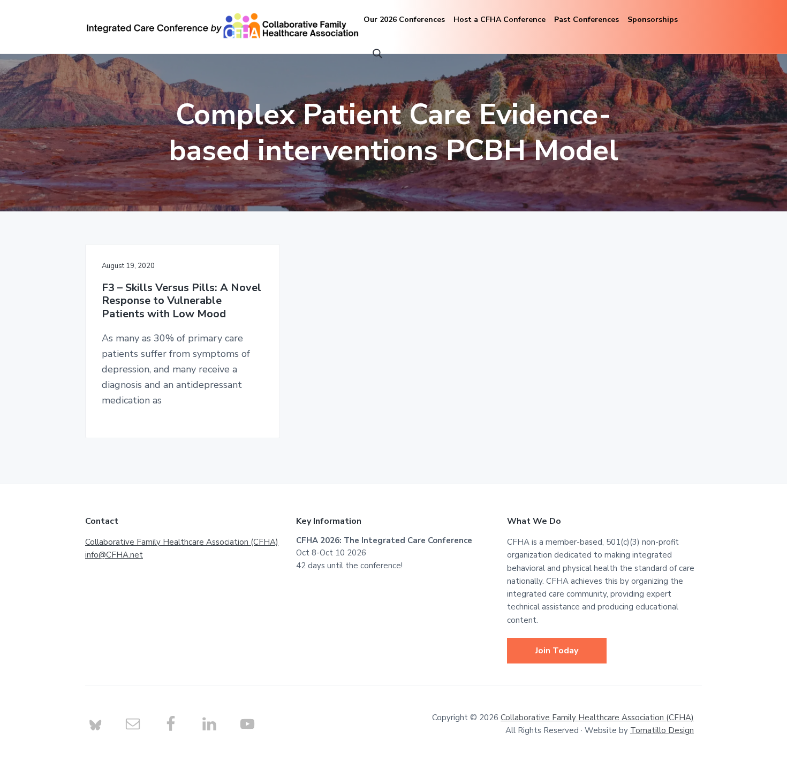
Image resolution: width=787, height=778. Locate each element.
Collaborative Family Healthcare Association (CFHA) (181, 542)
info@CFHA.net (114, 555)
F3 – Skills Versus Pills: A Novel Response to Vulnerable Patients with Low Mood (181, 301)
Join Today (556, 651)
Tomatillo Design (662, 730)
